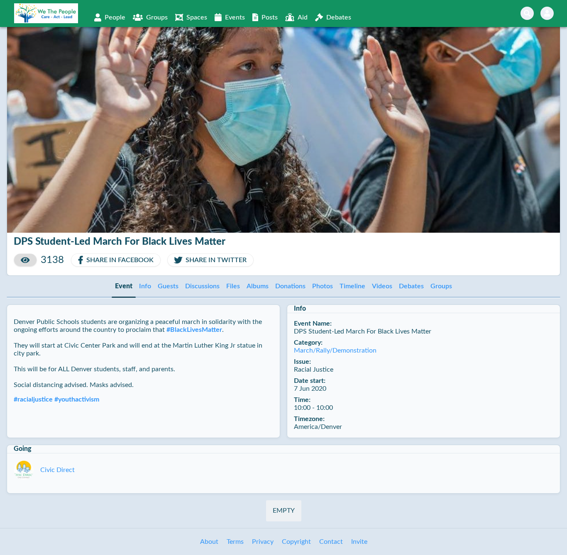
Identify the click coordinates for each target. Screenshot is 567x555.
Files (233, 286)
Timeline (352, 286)
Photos (322, 286)
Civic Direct (57, 470)
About (209, 541)
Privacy (263, 541)
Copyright (296, 541)
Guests (168, 286)
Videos (382, 286)
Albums (258, 286)
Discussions (202, 286)
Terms (235, 541)
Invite (359, 541)
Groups (441, 286)
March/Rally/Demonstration (335, 350)
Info (145, 286)
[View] (25, 260)
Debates (411, 286)
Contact (331, 541)
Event (123, 286)
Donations (290, 286)
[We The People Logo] (46, 13)
